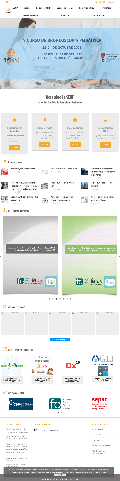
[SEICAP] (99, 404)
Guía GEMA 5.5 (97, 435)
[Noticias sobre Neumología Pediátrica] (14, 119)
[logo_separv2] (60, 404)
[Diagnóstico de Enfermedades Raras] (72, 369)
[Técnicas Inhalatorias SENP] (42, 369)
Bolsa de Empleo (97, 429)
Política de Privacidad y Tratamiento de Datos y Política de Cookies (85, 472)
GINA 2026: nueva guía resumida (64, 169)
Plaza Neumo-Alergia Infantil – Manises (63, 184)
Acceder (14, 148)
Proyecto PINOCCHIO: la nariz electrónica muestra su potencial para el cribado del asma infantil (24, 186)
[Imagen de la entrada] (4, 171)
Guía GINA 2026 (97, 440)
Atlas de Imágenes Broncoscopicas (98, 452)
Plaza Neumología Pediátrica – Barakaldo (103, 184)
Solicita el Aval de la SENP (101, 446)
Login (112, 2)
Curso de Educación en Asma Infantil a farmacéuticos (62, 198)
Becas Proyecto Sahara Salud (23, 169)
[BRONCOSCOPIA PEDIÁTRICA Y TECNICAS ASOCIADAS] (89, 252)
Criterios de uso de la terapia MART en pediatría (102, 198)
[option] (30, 256)
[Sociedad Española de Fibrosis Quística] (21, 404)
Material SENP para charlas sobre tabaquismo (24, 198)
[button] (12, 323)
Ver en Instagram (61, 340)
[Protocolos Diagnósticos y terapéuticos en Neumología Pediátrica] (30, 255)
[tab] (49, 299)
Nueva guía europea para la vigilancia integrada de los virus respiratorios (103, 172)
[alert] (60, 430)
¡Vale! (60, 475)
